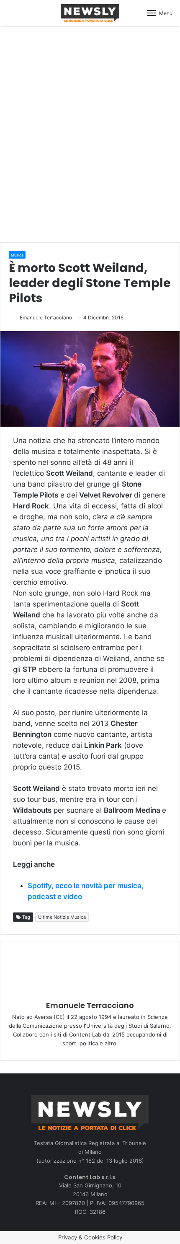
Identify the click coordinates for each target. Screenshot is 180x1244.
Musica (17, 255)
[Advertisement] (90, 133)
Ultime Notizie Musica (62, 917)
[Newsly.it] (90, 13)
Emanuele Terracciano (46, 317)
